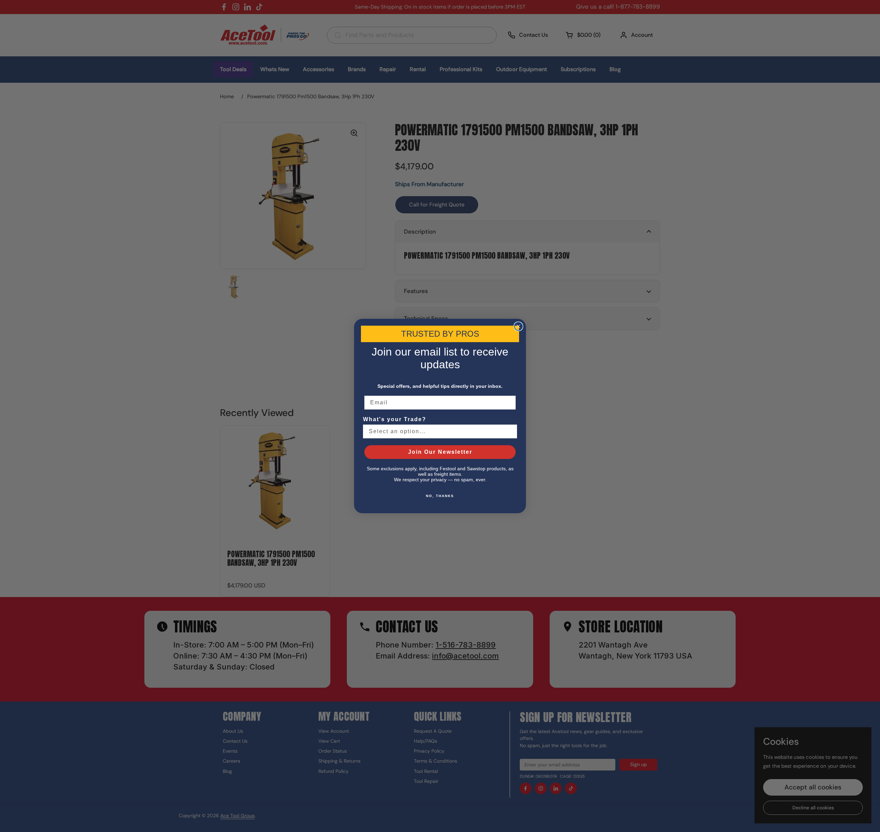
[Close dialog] (518, 326)
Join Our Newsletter (440, 452)
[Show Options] (510, 431)
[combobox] (438, 431)
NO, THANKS (440, 496)
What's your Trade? (394, 419)
